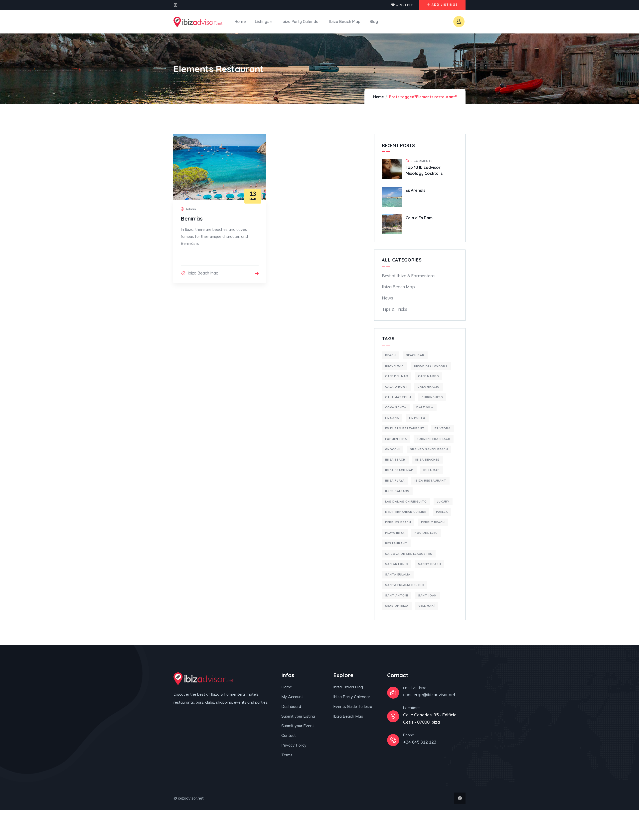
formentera (396, 439)
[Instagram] (175, 5)
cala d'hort (396, 386)
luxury (443, 501)
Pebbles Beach (398, 522)
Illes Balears (397, 491)
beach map (394, 365)
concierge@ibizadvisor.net (429, 694)
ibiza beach (395, 459)
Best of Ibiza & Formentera (408, 275)
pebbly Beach (433, 522)
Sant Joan (427, 595)
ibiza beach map (399, 470)
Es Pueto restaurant (405, 428)
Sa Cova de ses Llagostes (408, 553)
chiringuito (432, 397)
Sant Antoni (396, 595)
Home (378, 96)
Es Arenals (415, 190)
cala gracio (429, 386)
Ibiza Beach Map (203, 273)
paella (442, 512)
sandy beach (429, 564)
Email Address (415, 687)
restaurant (396, 543)
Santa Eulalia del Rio (404, 585)
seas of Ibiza (396, 605)
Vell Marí (426, 605)
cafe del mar (396, 376)
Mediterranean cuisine (405, 512)
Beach (390, 355)
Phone (408, 735)
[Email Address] (393, 693)
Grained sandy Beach (429, 449)
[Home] (197, 22)
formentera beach (433, 439)
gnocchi (392, 449)
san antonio (396, 564)
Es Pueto (417, 418)
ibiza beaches (427, 459)
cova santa (395, 407)
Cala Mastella (398, 397)
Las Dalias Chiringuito (406, 501)
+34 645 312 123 (419, 742)
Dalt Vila (424, 407)
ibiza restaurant (430, 480)
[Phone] (393, 740)
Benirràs (192, 218)
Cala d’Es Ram (419, 217)
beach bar (415, 355)
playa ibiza (395, 533)
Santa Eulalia (397, 574)
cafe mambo (428, 376)
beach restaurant (431, 365)
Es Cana (392, 418)
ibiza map (431, 470)
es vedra (443, 428)
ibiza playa (395, 480)
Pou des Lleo (426, 533)
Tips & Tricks (394, 309)
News (387, 297)
